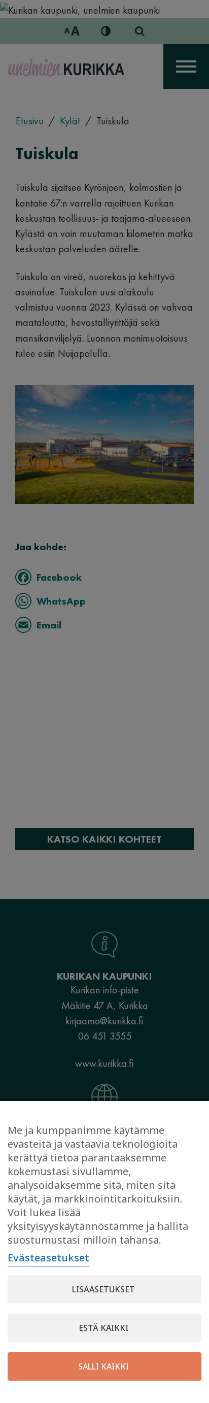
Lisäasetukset (103, 1289)
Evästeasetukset (48, 1257)
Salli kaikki (103, 1366)
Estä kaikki (103, 1327)
